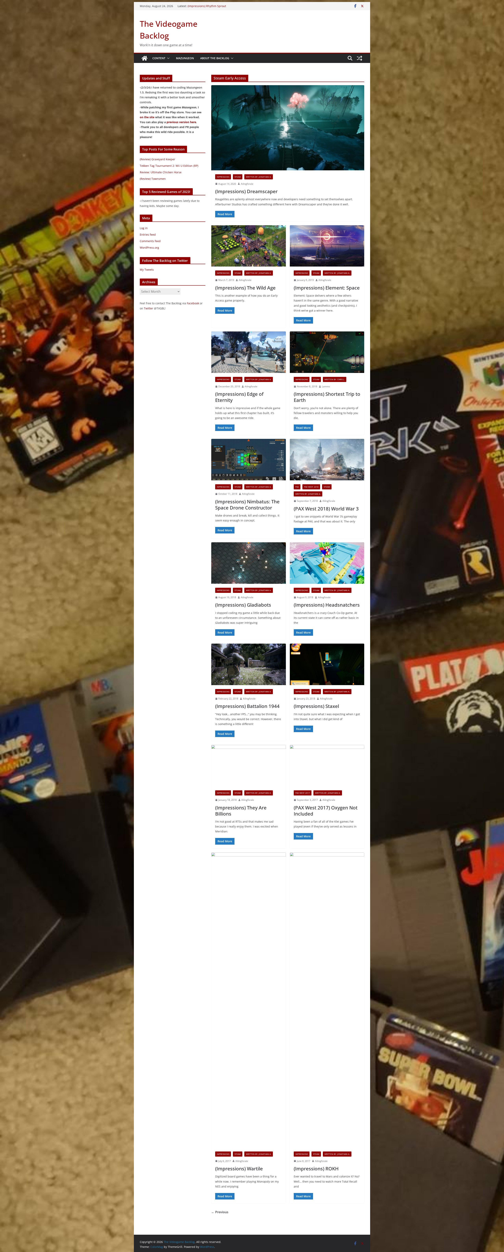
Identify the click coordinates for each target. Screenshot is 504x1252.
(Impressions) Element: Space (327, 287)
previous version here (181, 122)
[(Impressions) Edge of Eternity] (248, 352)
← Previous (219, 1212)
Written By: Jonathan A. (258, 176)
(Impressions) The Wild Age (245, 287)
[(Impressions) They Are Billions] (248, 765)
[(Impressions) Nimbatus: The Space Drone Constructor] (248, 459)
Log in (144, 228)
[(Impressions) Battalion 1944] (248, 664)
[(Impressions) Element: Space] (327, 246)
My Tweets (147, 269)
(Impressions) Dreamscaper (246, 191)
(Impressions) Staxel (316, 706)
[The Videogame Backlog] (144, 58)
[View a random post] (359, 58)
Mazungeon (185, 58)
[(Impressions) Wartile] (248, 1000)
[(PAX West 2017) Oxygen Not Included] (327, 765)
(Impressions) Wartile (239, 1168)
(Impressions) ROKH (316, 1168)
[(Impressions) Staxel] (327, 664)
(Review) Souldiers (200, 6)
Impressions (223, 176)
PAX (297, 486)
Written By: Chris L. (334, 379)
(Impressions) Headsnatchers (327, 605)
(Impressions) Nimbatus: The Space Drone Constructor (247, 504)
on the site (147, 117)
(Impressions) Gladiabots (243, 605)
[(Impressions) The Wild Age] (248, 246)
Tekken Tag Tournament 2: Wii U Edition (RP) (169, 166)
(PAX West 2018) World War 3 (326, 508)
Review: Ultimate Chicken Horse (161, 172)
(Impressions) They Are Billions (241, 810)
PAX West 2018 (311, 486)
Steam (237, 176)
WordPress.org (149, 247)
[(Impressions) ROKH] (327, 1000)
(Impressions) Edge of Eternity (239, 397)
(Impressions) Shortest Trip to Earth (327, 397)
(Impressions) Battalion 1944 (247, 706)
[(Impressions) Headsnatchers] (327, 563)
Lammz (326, 386)
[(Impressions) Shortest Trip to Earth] (327, 352)
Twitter (148, 308)
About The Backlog (214, 58)
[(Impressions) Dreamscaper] (287, 127)
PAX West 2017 (302, 793)
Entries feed (148, 234)
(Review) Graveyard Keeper (157, 159)
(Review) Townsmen (153, 179)
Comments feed (150, 241)
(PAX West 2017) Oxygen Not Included (326, 810)
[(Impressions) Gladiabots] (248, 563)
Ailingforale (247, 183)
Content (158, 58)
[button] (167, 58)
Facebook (193, 303)
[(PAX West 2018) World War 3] (327, 459)
